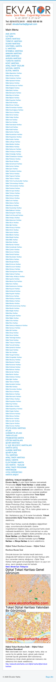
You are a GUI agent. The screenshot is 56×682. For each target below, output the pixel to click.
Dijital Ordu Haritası (12, 320)
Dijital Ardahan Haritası (13, 377)
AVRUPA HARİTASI (13, 58)
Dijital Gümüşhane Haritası (14, 271)
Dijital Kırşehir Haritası (13, 293)
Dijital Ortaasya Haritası (13, 151)
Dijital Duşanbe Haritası (13, 100)
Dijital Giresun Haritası (13, 269)
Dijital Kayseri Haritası (13, 288)
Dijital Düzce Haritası (12, 391)
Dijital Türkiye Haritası (13, 193)
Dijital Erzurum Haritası (13, 266)
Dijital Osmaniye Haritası (14, 389)
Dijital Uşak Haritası (12, 350)
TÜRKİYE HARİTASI (14, 41)
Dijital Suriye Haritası (12, 166)
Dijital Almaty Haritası (12, 75)
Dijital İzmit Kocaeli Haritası (14, 215)
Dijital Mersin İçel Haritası (14, 281)
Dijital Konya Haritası (12, 296)
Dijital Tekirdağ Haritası (13, 337)
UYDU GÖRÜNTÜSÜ (14, 472)
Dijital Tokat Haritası (12, 340)
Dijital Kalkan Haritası (12, 406)
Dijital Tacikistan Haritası (13, 171)
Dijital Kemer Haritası (12, 418)
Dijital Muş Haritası (12, 313)
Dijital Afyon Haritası (12, 222)
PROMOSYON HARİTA (15, 438)
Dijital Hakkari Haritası (13, 274)
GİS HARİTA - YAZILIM (15, 465)
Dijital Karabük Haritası (13, 384)
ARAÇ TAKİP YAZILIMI (15, 65)
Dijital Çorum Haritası (12, 252)
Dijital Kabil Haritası (12, 129)
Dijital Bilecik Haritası (12, 235)
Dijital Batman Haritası (13, 369)
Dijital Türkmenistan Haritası (15, 186)
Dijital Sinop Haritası (12, 333)
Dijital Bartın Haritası (12, 374)
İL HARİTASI (11, 48)
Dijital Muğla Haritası (12, 311)
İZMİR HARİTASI (12, 56)
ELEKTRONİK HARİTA (15, 462)
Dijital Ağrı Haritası (11, 225)
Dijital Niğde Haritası (12, 318)
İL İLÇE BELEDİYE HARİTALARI (19, 445)
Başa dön (49, 676)
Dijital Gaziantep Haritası (14, 208)
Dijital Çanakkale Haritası (14, 247)
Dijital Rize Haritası (12, 323)
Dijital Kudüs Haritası (12, 139)
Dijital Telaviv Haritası (12, 178)
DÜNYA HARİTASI (13, 39)
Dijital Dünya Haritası (12, 195)
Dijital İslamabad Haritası (14, 124)
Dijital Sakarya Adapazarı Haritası (16, 325)
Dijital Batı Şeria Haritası (13, 93)
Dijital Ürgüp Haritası (12, 411)
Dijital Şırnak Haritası (12, 372)
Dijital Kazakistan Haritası (14, 134)
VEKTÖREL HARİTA (14, 46)
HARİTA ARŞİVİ (12, 474)
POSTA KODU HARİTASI (16, 428)
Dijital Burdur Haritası (12, 244)
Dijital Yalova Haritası (12, 382)
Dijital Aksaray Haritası (13, 359)
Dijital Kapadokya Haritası (14, 408)
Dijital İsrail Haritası (12, 127)
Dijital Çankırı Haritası (12, 249)
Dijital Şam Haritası (12, 168)
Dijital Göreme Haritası (13, 413)
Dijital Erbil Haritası (12, 102)
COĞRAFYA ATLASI (14, 433)
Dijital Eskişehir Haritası (13, 213)
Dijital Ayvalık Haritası (13, 421)
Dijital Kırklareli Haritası (13, 291)
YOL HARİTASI (12, 455)
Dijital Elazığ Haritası (12, 262)
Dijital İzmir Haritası (12, 200)
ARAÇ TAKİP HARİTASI (15, 457)
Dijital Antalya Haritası (13, 217)
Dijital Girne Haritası (12, 115)
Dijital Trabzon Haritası (13, 342)
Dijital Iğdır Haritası (12, 379)
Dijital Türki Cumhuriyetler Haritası (17, 181)
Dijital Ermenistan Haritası (14, 107)
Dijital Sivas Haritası (12, 335)
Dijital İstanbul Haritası (13, 188)
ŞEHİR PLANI (11, 452)
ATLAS (8, 430)
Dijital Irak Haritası (11, 119)
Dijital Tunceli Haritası (12, 345)
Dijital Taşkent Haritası (13, 176)
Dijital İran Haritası (11, 122)
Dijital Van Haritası (11, 352)
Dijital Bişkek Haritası (12, 97)
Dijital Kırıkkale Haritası (13, 367)
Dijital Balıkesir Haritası (13, 210)
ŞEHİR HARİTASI (13, 443)
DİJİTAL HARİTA (12, 70)
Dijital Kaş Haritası (11, 404)
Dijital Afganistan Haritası (14, 73)
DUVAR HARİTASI (13, 43)
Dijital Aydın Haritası (12, 232)
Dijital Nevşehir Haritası (13, 315)
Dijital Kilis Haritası (11, 386)
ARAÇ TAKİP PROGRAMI (16, 467)
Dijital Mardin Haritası (12, 308)
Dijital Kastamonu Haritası (14, 286)
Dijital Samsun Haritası (13, 328)
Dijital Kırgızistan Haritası (14, 137)
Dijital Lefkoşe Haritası (13, 142)
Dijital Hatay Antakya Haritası (15, 276)
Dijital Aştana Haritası (12, 83)
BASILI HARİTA (12, 460)
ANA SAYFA (10, 34)
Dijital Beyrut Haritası (12, 95)
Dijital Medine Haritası (13, 144)
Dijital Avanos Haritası (13, 426)
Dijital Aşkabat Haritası (13, 80)
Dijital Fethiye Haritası (13, 399)
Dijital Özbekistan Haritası (14, 156)
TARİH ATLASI (11, 435)
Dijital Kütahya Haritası (13, 298)
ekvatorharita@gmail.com (25, 24)
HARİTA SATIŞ (12, 448)
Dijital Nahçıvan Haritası (13, 149)
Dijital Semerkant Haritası (14, 164)
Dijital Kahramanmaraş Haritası (16, 306)
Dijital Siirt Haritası (11, 330)
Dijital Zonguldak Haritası (14, 357)
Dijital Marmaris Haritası (13, 396)
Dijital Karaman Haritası (13, 364)
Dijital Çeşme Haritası (13, 423)
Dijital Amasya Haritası (13, 227)
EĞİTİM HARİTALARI (14, 440)
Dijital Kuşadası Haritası (13, 401)
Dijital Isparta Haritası (12, 279)
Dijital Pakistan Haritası (13, 159)
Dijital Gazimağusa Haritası (14, 110)
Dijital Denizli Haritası (12, 254)
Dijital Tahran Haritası (12, 173)
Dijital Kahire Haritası (12, 132)
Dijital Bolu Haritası (12, 242)
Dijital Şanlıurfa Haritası (13, 347)
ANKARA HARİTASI (14, 53)
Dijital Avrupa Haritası (13, 191)
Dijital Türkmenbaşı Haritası (15, 183)
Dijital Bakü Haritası (12, 90)
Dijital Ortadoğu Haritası (13, 154)
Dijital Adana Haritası (12, 203)
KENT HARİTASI (12, 63)
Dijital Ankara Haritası (13, 198)
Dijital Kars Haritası (12, 284)
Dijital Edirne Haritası (12, 259)
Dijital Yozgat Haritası (12, 355)
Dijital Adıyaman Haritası (13, 220)
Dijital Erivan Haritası (12, 105)
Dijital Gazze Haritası (12, 112)
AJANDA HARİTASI (13, 450)
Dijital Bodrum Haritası (13, 394)
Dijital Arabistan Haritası (13, 78)
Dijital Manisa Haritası (13, 303)
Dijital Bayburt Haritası (13, 362)
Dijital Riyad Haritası (12, 161)
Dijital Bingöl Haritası (12, 237)
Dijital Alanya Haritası (12, 416)
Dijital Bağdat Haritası (12, 88)
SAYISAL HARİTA (13, 68)
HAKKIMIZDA (11, 470)
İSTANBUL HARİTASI (14, 51)
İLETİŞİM (9, 36)
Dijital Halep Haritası (12, 117)
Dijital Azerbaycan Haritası (14, 85)
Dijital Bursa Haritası (12, 205)
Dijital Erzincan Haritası (13, 264)
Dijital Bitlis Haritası (12, 239)
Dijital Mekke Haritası (12, 146)
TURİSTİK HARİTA (13, 61)
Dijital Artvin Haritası (12, 230)
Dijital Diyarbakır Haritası (14, 257)
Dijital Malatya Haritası (13, 301)
